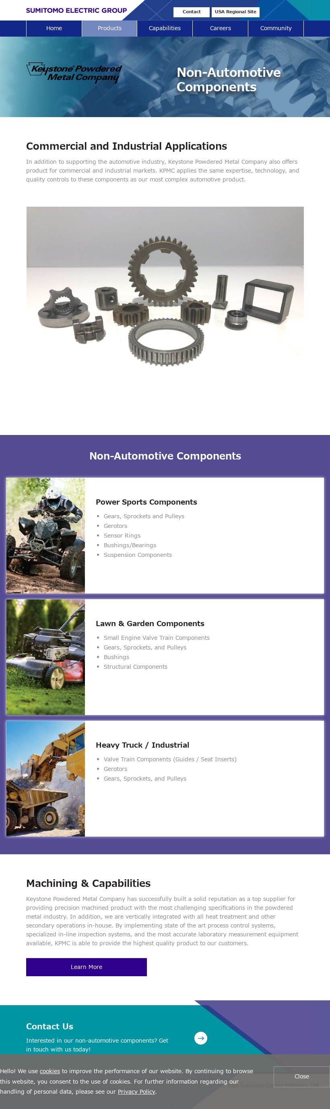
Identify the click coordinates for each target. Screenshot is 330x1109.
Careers (220, 28)
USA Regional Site (235, 11)
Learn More (86, 967)
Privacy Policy (136, 1092)
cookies (50, 1071)
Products (110, 28)
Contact (192, 11)
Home (54, 28)
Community (276, 28)
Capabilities (165, 28)
